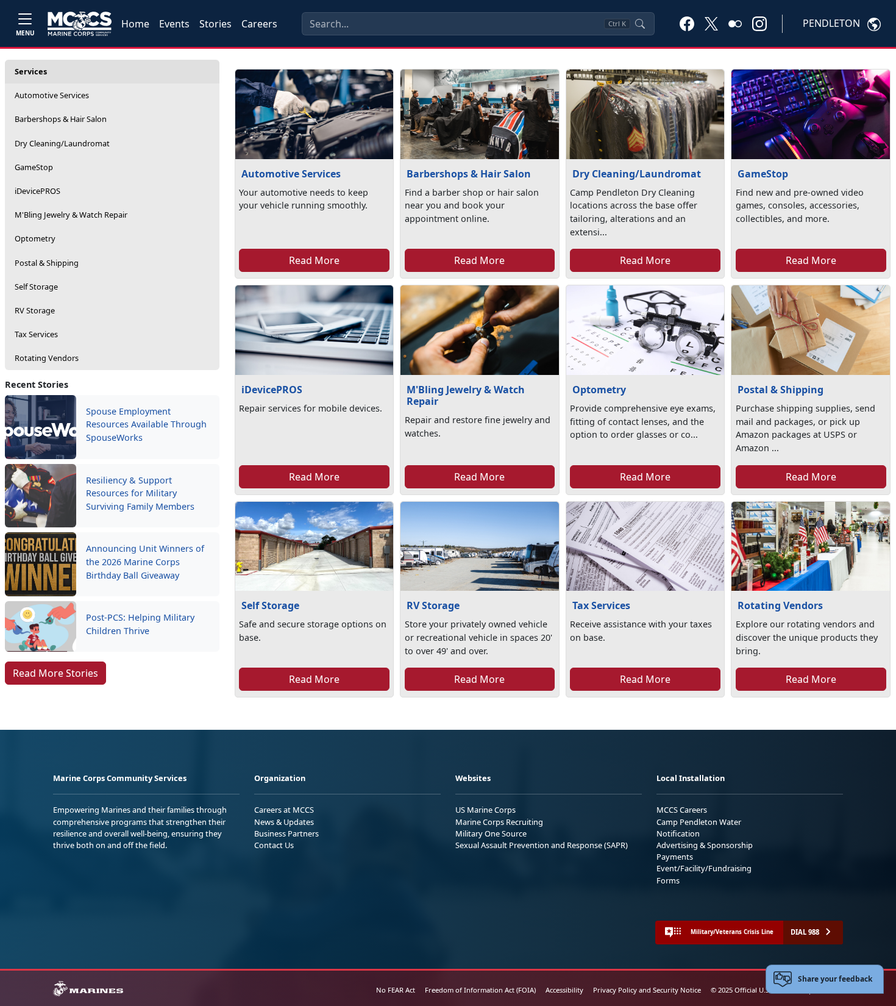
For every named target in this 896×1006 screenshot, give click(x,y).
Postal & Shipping (47, 262)
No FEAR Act (395, 989)
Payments (674, 856)
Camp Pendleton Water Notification (698, 827)
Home (135, 23)
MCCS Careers (681, 809)
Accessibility (564, 989)
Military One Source (491, 833)
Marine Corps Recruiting (499, 821)
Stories (215, 23)
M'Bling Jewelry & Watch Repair (71, 214)
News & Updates (284, 821)
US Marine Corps (485, 809)
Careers (259, 23)
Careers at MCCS (284, 809)
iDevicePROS (37, 190)
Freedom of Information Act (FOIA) (480, 989)
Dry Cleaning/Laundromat (62, 143)
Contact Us (274, 845)
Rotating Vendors (47, 357)
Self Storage (36, 286)
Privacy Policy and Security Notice (647, 989)
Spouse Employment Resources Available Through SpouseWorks (146, 424)
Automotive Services (52, 95)
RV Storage (35, 310)
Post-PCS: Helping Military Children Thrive (140, 624)
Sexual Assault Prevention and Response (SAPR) (541, 845)
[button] (687, 23)
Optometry (35, 238)
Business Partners (286, 833)
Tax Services (36, 334)
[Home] (80, 24)
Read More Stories (55, 673)
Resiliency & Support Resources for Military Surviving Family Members (140, 493)
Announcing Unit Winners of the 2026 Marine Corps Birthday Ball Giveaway (145, 561)
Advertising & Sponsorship (704, 845)
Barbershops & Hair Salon (61, 118)
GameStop (34, 167)
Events (174, 23)
